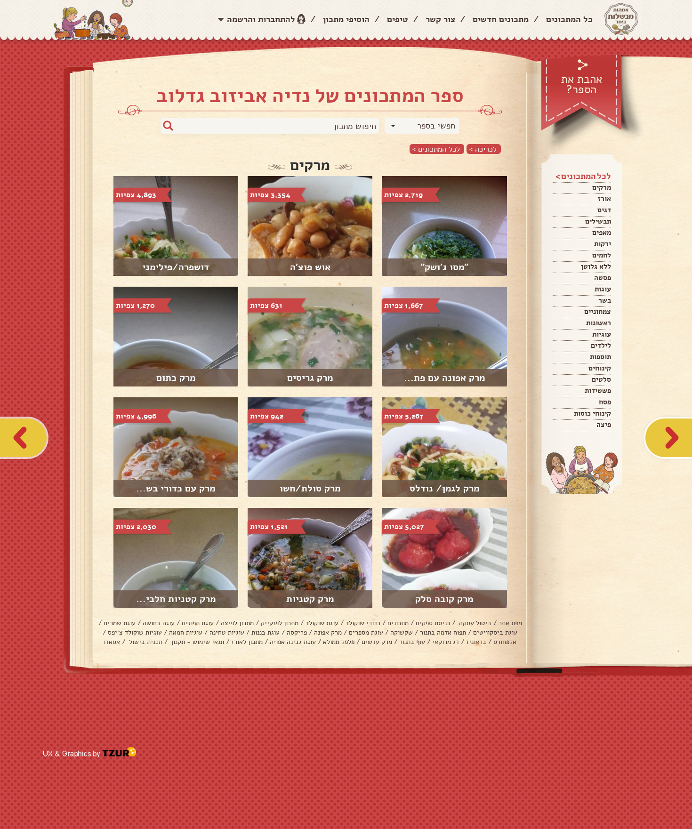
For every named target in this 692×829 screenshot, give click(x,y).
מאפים (601, 232)
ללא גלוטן (596, 266)
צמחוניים (597, 311)
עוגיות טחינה (226, 632)
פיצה (603, 424)
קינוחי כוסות (592, 413)
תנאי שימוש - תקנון (196, 641)
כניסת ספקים (433, 623)
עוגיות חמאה (185, 632)
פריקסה (297, 632)
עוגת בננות (265, 632)
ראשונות (598, 323)
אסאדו (112, 641)
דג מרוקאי (445, 641)
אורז (604, 198)
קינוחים (599, 368)
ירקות (602, 244)
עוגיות (601, 334)
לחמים (601, 255)
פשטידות (598, 390)
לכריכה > (483, 149)
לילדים (601, 345)
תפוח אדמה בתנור (443, 632)
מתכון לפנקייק (279, 623)
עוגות (603, 289)
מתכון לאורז (247, 641)
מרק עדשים (377, 641)
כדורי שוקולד (363, 623)
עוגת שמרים (120, 623)
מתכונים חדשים (501, 19)
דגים (604, 210)
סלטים (601, 379)
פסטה (602, 277)
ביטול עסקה (474, 623)
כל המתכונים (569, 19)
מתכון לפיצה (237, 623)
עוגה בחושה (159, 623)
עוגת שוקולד (322, 623)
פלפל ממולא (338, 641)
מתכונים (398, 623)
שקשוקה (401, 632)
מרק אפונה (328, 632)
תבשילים (598, 221)
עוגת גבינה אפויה (293, 641)
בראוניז (476, 641)
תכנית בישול (144, 641)
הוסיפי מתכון (346, 19)
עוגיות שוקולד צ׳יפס (135, 632)
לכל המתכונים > (436, 149)
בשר (604, 300)
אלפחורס (504, 641)
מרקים (601, 187)
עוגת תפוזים (198, 623)
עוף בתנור (412, 641)
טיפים (397, 19)
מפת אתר (510, 623)
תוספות (600, 357)
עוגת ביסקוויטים (495, 632)
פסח (605, 402)
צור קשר (440, 19)
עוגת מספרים (366, 632)
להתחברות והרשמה (261, 19)
